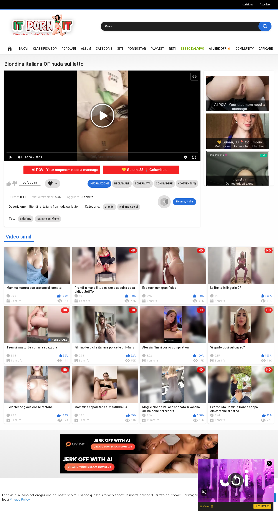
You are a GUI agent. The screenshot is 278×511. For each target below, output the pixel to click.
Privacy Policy (19, 499)
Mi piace (9, 183)
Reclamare (121, 183)
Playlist (157, 48)
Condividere (164, 183)
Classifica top (45, 48)
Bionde (109, 206)
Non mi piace (14, 183)
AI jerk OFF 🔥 (220, 48)
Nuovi (23, 48)
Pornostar (137, 48)
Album (86, 48)
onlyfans (25, 218)
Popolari (68, 48)
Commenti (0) (187, 183)
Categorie (104, 48)
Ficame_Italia (184, 201)
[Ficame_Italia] (164, 201)
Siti (120, 48)
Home (9, 48)
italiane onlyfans (48, 218)
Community (244, 48)
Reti (172, 48)
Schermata (143, 183)
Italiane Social (128, 206)
